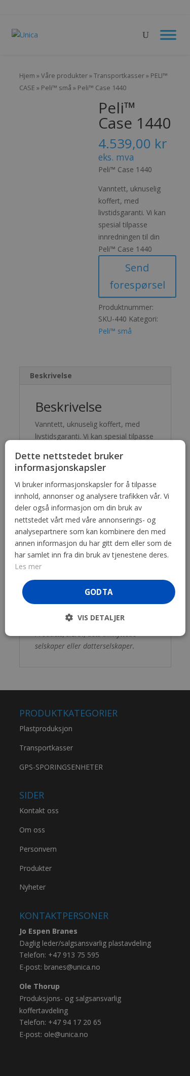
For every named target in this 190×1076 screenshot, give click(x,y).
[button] (95, 617)
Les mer (28, 566)
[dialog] (95, 538)
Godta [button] (99, 592)
